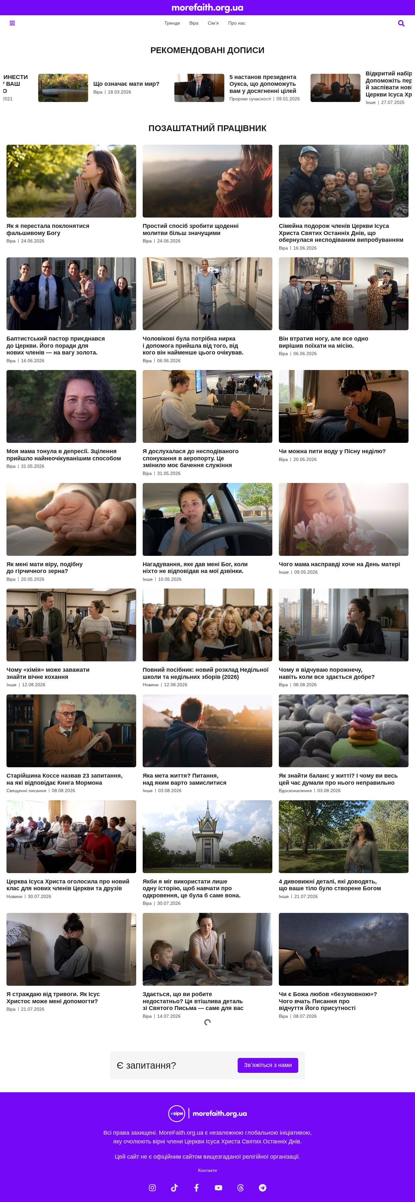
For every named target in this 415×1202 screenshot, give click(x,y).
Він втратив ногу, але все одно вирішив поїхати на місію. (323, 342)
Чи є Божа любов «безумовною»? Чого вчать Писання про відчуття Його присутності (328, 1001)
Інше (339, 102)
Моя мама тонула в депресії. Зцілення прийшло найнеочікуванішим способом (63, 455)
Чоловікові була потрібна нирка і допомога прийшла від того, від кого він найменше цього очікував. (193, 345)
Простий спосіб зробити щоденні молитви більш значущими (191, 229)
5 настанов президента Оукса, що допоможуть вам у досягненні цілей (231, 84)
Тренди (172, 23)
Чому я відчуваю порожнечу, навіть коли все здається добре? (327, 673)
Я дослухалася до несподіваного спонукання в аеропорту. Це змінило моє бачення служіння (191, 458)
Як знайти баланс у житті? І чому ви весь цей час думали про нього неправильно (338, 779)
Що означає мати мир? (95, 84)
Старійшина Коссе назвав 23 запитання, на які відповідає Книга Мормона (64, 779)
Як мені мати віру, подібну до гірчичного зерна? (44, 568)
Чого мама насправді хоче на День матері (339, 564)
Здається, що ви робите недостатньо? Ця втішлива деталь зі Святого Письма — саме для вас (193, 1001)
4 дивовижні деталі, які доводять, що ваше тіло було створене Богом (330, 885)
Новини (151, 684)
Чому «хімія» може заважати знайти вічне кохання (47, 673)
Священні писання (26, 790)
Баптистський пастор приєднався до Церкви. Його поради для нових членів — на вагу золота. (55, 345)
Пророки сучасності (218, 98)
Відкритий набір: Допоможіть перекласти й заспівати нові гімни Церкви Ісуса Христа (369, 84)
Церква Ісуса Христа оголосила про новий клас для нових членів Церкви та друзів (67, 885)
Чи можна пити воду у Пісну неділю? (332, 451)
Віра (193, 23)
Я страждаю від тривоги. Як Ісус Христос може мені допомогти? (53, 998)
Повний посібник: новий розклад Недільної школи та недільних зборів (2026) (205, 673)
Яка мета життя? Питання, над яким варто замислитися (185, 779)
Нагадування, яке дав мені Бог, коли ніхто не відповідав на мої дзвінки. (195, 568)
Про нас (236, 23)
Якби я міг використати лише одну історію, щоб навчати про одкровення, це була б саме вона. (192, 888)
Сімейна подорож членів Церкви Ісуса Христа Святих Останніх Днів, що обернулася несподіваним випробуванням (341, 233)
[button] (12, 23)
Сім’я (213, 23)
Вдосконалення (295, 790)
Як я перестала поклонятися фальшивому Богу (47, 229)
